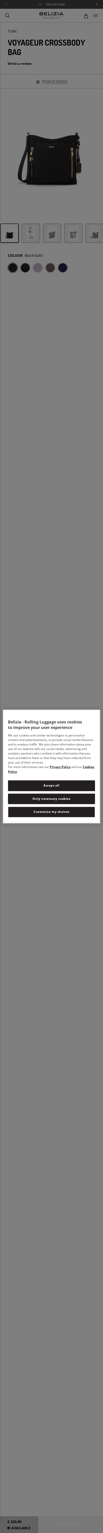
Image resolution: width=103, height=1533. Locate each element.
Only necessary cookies (51, 799)
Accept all (52, 785)
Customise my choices (52, 812)
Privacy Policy (60, 767)
